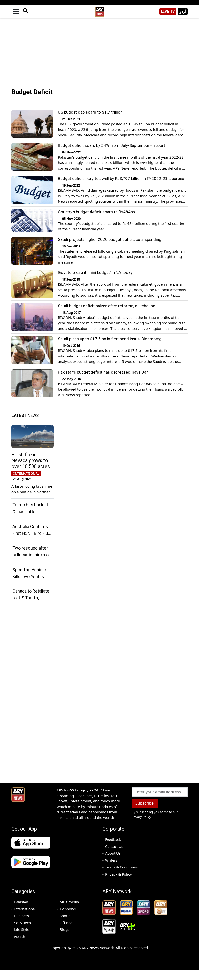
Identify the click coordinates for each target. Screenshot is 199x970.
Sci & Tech (22, 922)
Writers (111, 860)
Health (19, 936)
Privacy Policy (141, 817)
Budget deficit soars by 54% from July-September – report (111, 145)
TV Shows (68, 908)
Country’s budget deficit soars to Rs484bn (96, 211)
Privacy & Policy (118, 874)
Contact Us (114, 846)
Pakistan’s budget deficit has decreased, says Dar (103, 372)
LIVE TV (168, 11)
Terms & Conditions (121, 867)
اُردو (183, 11)
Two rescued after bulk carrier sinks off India (32, 554)
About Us (113, 853)
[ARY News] (99, 10)
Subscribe (144, 803)
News (25, 415)
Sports (65, 915)
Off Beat (67, 922)
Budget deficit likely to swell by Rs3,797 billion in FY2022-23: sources (121, 178)
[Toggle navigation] (16, 11)
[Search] (25, 11)
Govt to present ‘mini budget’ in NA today (95, 272)
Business (21, 915)
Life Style (21, 929)
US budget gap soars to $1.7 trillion (90, 112)
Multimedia (69, 901)
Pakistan (21, 901)
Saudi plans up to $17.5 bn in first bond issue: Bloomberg (110, 338)
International (25, 908)
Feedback (113, 839)
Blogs (64, 929)
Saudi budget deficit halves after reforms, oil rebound (106, 305)
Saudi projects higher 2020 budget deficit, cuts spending (109, 239)
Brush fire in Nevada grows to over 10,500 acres (30, 460)
